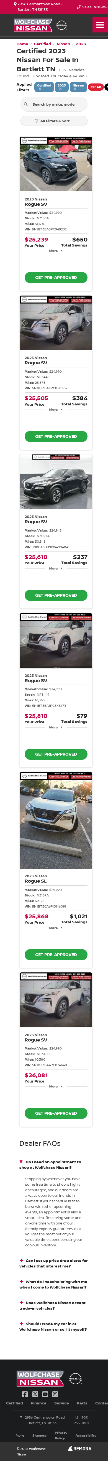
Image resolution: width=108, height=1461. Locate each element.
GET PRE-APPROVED (56, 277)
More (53, 250)
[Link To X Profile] (35, 1394)
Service (61, 1403)
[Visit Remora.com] (79, 1449)
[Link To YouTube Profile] (46, 1394)
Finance (39, 1403)
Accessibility (86, 1435)
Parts (82, 1403)
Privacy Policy (61, 1435)
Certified (14, 1403)
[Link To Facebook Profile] (25, 1394)
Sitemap (39, 1435)
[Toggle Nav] (100, 24)
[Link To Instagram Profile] (55, 1394)
